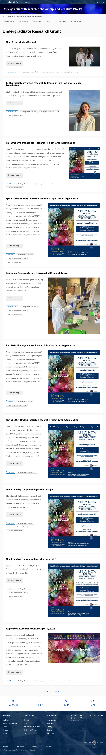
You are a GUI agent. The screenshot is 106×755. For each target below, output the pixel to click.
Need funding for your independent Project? (31, 489)
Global (5, 727)
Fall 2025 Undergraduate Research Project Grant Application (40, 142)
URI (3, 16)
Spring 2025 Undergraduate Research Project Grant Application (42, 198)
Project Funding (8, 21)
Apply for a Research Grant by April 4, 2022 (30, 628)
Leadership (6, 720)
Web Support (48, 746)
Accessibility (34, 746)
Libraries (49, 730)
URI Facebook (91, 715)
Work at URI (6, 746)
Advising (49, 727)
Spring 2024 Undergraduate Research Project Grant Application (42, 419)
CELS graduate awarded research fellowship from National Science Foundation (43, 84)
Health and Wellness (30, 730)
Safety (5, 733)
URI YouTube (102, 715)
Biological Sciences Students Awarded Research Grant (37, 272)
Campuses (6, 730)
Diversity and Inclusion (10, 723)
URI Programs (76, 21)
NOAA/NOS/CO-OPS (78, 720)
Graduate (50, 723)
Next (57, 691)
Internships (50, 733)
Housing (26, 720)
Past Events (10, 184)
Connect (13, 705)
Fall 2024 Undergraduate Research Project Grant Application (40, 345)
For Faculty (37, 21)
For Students (23, 21)
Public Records (20, 746)
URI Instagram (95, 715)
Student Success (12, 72)
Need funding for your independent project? (30, 558)
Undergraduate (51, 720)
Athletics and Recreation (32, 727)
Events (48, 21)
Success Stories (60, 21)
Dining (26, 723)
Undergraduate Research (29, 72)
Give (93, 705)
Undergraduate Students (70, 72)
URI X (99, 715)
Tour (66, 705)
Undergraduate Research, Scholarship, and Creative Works (42, 9)
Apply (40, 705)
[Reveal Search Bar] (103, 2)
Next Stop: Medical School (21, 41)
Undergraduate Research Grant (50, 72)
